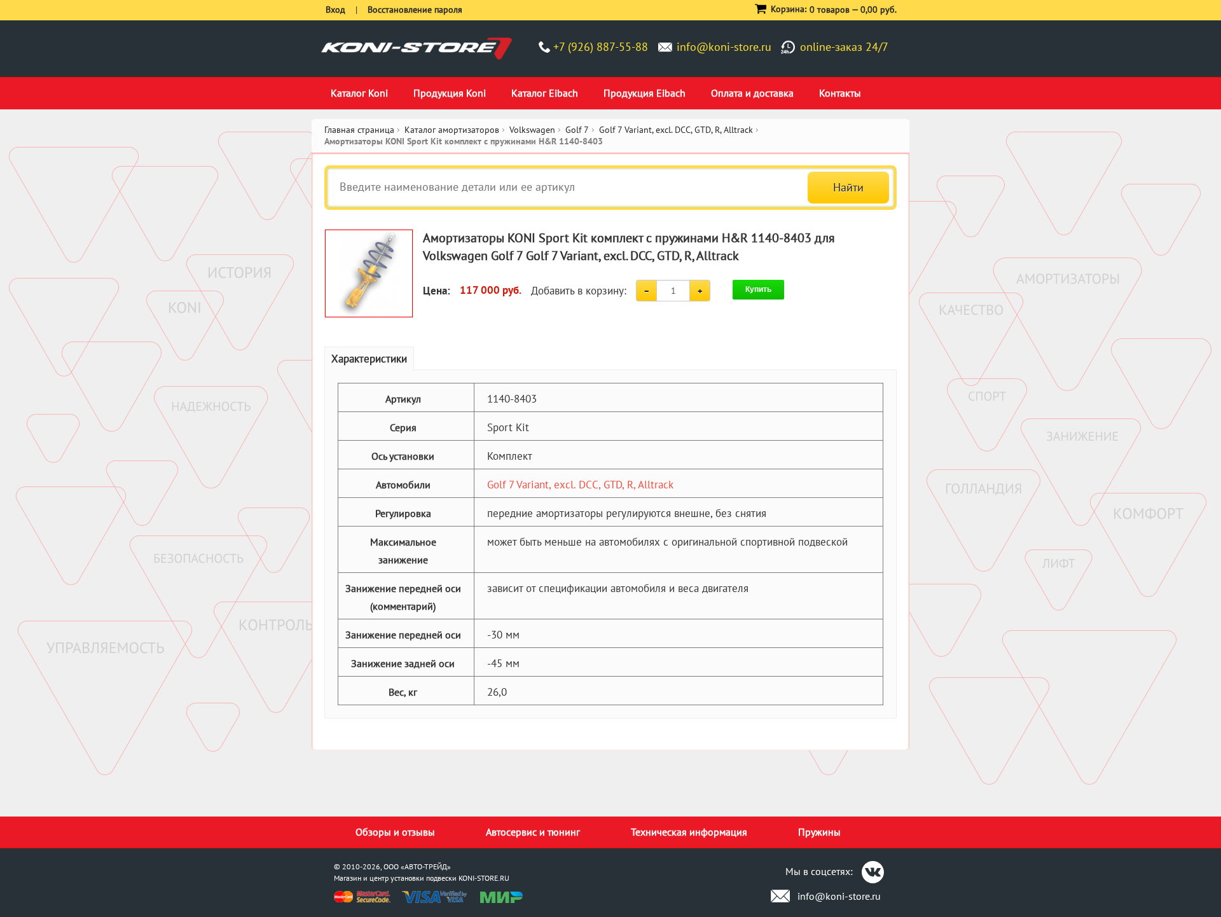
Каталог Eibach (544, 92)
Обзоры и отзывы (395, 831)
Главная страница (359, 129)
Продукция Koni (449, 92)
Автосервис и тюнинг (533, 831)
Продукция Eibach (645, 92)
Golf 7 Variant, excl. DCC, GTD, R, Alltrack (580, 485)
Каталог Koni (359, 92)
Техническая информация (689, 831)
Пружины (819, 831)
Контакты (840, 92)
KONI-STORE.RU (484, 878)
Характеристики (369, 359)
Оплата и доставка (752, 92)
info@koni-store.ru (724, 46)
